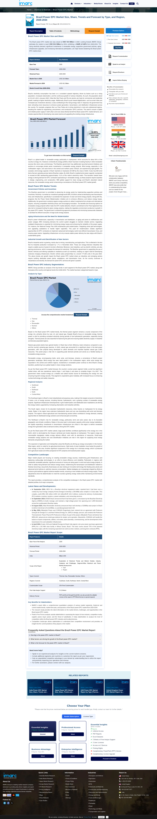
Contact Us (124, 3)
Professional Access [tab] (71, 728)
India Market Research (46, 778)
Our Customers (70, 787)
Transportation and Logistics (97, 811)
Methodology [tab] (74, 31)
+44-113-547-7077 (126, 789)
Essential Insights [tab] (40, 728)
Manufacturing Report (46, 792)
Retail (90, 806)
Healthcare (92, 800)
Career (68, 775)
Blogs (41, 795)
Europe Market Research (47, 784)
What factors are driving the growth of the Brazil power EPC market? (53, 639)
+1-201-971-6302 (126, 781)
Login (131, 3)
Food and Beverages (95, 797)
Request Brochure (118, 72)
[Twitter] (12, 803)
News (67, 795)
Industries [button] (87, 3)
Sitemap (68, 797)
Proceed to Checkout (109, 758)
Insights (115, 3)
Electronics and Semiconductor (98, 792)
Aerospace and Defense (96, 775)
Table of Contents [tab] (55, 31)
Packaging (92, 803)
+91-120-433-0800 (126, 797)
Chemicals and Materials (96, 787)
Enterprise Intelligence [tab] (72, 750)
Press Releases (44, 797)
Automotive (92, 781)
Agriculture (92, 778)
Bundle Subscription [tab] (71, 716)
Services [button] (78, 3)
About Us (107, 3)
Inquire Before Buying (120, 80)
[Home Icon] (72, 3)
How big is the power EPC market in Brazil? (44, 635)
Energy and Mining (94, 795)
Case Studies (43, 800)
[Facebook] (8, 803)
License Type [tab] (88, 716)
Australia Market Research (47, 775)
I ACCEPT (101, 817)
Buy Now (118, 47)
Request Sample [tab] (94, 31)
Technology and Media (95, 809)
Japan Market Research (46, 781)
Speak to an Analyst (119, 64)
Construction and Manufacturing (98, 789)
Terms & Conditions (71, 778)
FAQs (67, 792)
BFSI (90, 784)
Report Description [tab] (36, 31)
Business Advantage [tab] (41, 750)
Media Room (98, 3)
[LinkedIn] (4, 803)
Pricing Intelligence (45, 789)
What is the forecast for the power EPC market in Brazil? (49, 643)
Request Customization (120, 56)
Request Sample (78, 155)
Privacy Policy (87, 817)
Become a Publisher (71, 789)
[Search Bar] (138, 3)
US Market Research (46, 787)
